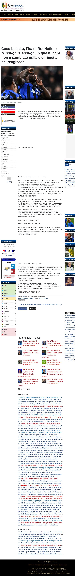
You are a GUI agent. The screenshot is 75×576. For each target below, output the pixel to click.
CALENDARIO (47, 565)
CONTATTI (55, 565)
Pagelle (67, 230)
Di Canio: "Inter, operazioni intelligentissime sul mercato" (39, 476)
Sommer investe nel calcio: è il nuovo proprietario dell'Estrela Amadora (44, 437)
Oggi (66, 164)
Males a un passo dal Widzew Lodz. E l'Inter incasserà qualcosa (42, 454)
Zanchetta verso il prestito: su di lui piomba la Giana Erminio (40, 430)
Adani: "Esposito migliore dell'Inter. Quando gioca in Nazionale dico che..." (45, 498)
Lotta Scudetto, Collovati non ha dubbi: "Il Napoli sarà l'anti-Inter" (42, 446)
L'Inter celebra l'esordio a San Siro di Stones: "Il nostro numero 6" (42, 450)
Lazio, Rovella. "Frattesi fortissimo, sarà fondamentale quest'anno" (42, 421)
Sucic (4, 168)
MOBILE (61, 565)
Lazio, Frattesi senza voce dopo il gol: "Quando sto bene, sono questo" (44, 397)
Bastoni (5, 147)
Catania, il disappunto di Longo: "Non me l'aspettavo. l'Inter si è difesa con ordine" (47, 461)
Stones (5, 171)
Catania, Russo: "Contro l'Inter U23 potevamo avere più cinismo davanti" (44, 448)
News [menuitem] (28, 14)
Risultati (9, 182)
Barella (5, 152)
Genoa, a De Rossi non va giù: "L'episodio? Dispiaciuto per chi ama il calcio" (46, 532)
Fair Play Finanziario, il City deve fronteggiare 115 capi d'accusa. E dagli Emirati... (47, 552)
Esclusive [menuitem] (43, 14)
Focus (24, 296)
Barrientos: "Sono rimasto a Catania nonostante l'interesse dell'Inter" (43, 426)
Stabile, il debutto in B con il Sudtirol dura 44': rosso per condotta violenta (44, 419)
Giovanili (68, 245)
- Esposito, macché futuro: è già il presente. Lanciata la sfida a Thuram (45, 523)
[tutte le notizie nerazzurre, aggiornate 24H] (13, 5)
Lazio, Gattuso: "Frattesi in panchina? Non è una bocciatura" (30, 353)
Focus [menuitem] (21, 14)
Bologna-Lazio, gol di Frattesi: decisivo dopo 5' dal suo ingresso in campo (45, 406)
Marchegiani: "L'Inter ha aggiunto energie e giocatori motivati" (41, 470)
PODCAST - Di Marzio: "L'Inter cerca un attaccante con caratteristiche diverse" (46, 487)
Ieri (70, 164)
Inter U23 (68, 274)
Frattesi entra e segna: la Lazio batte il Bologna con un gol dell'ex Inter (44, 402)
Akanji (4, 145)
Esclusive (68, 215)
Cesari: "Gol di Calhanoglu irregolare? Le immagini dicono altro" (42, 496)
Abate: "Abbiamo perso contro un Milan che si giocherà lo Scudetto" (43, 443)
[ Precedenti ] (8, 255)
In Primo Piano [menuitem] (13, 14)
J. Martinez (6, 140)
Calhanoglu (6, 154)
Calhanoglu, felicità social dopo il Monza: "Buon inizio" (39, 536)
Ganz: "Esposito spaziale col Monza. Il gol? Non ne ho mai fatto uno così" (45, 417)
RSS (65, 565)
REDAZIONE (38, 565)
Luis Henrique (6, 173)
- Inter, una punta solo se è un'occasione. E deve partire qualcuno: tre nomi (47, 516)
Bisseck (5, 142)
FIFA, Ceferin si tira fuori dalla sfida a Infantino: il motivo (39, 459)
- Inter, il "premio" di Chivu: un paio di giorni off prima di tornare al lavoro (46, 512)
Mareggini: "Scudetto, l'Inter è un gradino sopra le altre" (39, 441)
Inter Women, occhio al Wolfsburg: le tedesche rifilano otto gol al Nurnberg (45, 408)
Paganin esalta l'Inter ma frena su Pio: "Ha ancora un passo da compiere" (45, 410)
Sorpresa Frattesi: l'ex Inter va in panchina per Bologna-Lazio (41, 428)
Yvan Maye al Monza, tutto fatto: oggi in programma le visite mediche (43, 468)
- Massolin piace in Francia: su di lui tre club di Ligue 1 (42, 432)
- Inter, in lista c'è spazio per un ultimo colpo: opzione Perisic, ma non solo (46, 501)
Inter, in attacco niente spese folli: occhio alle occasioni (39, 435)
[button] (9, 178)
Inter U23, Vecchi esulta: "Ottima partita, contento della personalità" (55, 381)
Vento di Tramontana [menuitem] (56, 14)
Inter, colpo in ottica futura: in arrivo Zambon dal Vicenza (30, 362)
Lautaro (5, 161)
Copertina (68, 87)
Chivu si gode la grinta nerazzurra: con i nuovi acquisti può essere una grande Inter (48, 541)
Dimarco (5, 159)
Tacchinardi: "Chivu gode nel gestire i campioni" (36, 472)
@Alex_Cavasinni (43, 298)
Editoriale (68, 48)
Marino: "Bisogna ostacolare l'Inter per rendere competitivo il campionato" (45, 439)
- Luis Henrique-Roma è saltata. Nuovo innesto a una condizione (43, 465)
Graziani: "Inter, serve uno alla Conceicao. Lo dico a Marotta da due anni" (45, 399)
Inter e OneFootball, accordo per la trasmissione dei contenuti (41, 457)
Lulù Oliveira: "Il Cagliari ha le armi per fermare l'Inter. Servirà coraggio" (44, 404)
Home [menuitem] (3, 14)
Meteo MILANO (9, 259)
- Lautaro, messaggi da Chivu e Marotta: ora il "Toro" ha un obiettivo (44, 514)
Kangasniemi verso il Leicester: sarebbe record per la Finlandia (41, 463)
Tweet (34, 308)
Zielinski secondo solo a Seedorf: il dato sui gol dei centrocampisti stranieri (45, 534)
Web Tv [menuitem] (67, 14)
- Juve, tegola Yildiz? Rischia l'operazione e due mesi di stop (42, 452)
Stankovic (6, 176)
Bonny (5, 166)
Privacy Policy (53, 562)
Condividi (23, 308)
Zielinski (5, 156)
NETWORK (31, 565)
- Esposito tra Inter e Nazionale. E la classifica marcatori (44, 490)
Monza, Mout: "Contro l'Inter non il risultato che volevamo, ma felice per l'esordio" (47, 543)
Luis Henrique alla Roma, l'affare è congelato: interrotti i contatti (41, 520)
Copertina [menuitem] (34, 14)
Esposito (5, 164)
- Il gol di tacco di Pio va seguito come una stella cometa (43, 481)
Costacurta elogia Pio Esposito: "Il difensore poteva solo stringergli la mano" (45, 413)
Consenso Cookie (43, 562)
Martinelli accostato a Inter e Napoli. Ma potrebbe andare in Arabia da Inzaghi (46, 554)
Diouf (4, 149)
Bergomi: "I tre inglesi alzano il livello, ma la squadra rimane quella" (43, 474)
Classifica (5, 282)
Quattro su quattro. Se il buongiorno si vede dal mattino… (39, 525)
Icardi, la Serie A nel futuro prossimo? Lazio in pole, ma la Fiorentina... (43, 538)
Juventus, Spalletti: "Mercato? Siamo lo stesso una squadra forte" (42, 549)
